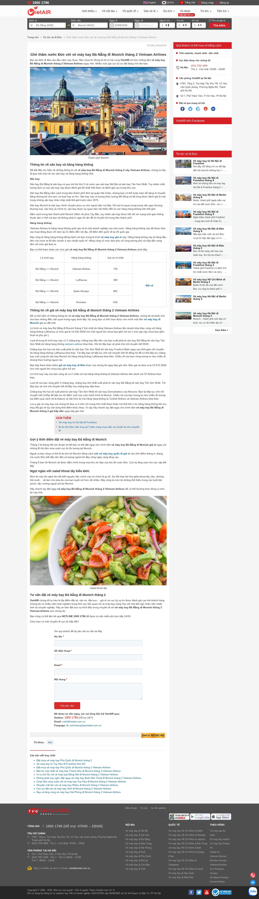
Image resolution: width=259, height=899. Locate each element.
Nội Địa (130, 824)
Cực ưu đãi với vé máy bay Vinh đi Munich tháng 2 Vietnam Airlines (73, 788)
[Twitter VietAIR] (190, 109)
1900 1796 (71, 717)
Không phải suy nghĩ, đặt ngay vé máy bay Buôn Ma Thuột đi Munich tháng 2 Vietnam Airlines (88, 778)
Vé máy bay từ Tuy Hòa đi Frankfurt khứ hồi (60, 763)
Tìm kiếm (219, 25)
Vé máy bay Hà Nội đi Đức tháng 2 (208, 246)
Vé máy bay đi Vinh (135, 869)
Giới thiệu (88, 11)
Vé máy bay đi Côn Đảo (137, 864)
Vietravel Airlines (218, 864)
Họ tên (59, 636)
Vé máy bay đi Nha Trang (138, 843)
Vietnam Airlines (218, 856)
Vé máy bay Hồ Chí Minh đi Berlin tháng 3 (209, 280)
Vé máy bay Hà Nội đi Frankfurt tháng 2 (205, 263)
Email (58, 665)
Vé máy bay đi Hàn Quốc (181, 873)
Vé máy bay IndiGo (220, 839)
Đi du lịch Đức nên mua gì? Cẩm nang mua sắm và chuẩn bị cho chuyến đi (99, 429)
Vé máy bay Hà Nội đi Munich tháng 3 (205, 314)
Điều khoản (131, 808)
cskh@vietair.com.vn (73, 721)
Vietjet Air (215, 852)
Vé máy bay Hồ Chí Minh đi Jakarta (186, 839)
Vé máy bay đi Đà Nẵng (137, 839)
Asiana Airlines (217, 881)
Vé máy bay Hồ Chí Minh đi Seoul (185, 869)
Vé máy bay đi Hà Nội (136, 830)
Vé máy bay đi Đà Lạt (136, 860)
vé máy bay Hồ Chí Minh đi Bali (184, 847)
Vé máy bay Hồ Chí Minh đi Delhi (185, 830)
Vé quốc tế (129, 11)
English (152, 2)
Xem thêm (221, 330)
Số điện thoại (63, 650)
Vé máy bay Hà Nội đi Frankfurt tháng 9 (205, 213)
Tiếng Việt (190, 2)
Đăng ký (224, 2)
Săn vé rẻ (150, 11)
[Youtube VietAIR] (206, 109)
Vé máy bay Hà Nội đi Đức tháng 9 (208, 230)
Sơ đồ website (158, 808)
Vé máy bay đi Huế (135, 852)
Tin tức (205, 11)
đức (50, 742)
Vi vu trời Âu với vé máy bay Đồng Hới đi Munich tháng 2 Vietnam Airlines (76, 774)
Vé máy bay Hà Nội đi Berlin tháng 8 (209, 196)
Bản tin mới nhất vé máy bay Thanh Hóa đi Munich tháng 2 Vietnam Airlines (78, 771)
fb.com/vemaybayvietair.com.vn (83, 725)
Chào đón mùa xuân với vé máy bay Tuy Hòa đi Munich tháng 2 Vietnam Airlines (80, 781)
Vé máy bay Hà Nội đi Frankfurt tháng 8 (205, 179)
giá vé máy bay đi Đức (72, 365)
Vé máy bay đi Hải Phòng (138, 847)
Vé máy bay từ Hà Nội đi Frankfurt (78, 422)
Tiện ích (222, 11)
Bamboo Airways (218, 860)
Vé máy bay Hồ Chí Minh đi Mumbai (186, 835)
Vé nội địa (108, 11)
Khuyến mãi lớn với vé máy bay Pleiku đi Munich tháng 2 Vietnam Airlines (76, 785)
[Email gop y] (213, 109)
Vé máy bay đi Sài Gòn (137, 835)
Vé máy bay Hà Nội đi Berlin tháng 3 (209, 297)
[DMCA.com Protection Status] (153, 735)
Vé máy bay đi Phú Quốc (138, 856)
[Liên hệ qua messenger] (252, 883)
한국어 (170, 2)
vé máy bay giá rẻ (111, 237)
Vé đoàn (185, 11)
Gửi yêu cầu (67, 705)
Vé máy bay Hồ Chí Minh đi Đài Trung (187, 843)
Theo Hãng (217, 824)
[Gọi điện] (252, 876)
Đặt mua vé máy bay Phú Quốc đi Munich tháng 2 (63, 760)
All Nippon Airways (219, 877)
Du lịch (168, 11)
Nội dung (60, 679)
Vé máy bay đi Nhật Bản (180, 877)
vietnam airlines (73, 344)
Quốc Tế (174, 824)
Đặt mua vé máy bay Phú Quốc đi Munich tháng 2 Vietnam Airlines (72, 767)
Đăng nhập (207, 2)
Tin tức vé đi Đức (187, 153)
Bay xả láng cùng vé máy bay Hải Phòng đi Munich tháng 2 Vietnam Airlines (78, 792)
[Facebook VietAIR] (182, 109)
